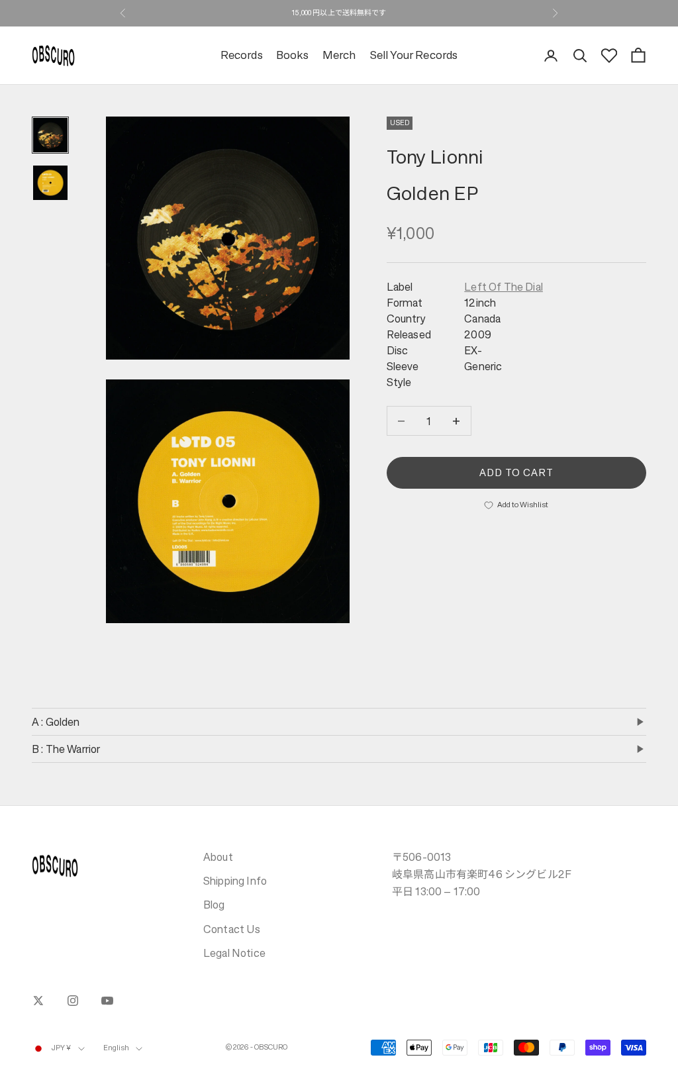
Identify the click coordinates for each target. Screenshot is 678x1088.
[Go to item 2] (50, 182)
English (116, 1048)
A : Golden (56, 722)
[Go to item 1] (50, 135)
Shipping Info (235, 880)
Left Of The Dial (503, 286)
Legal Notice (234, 953)
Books (292, 55)
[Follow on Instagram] (72, 1000)
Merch (339, 55)
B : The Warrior (66, 749)
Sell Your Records (413, 55)
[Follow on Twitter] (38, 1000)
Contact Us (232, 929)
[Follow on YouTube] (107, 1000)
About (218, 857)
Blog (214, 904)
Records (241, 55)
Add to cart (516, 472)
